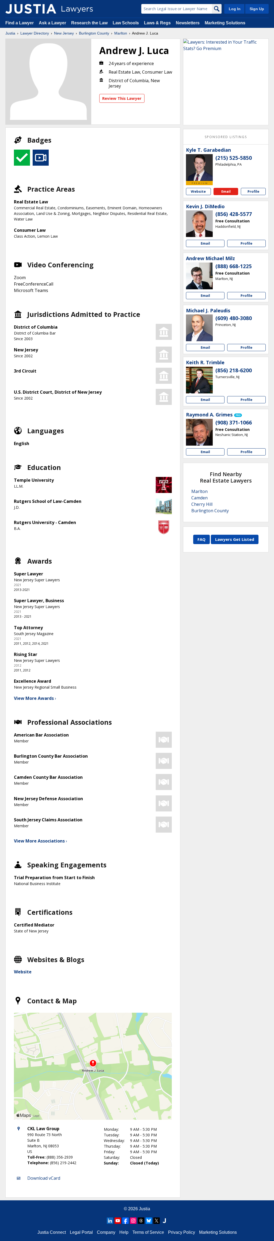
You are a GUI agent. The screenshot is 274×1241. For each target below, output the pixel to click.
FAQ (201, 539)
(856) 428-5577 (233, 214)
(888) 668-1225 (233, 266)
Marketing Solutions (225, 23)
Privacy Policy (181, 1232)
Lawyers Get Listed (234, 539)
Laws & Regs (157, 23)
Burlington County (94, 33)
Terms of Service (148, 1232)
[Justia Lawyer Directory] (30, 9)
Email (226, 191)
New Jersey (64, 33)
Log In (235, 9)
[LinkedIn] (110, 1220)
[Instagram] (133, 1220)
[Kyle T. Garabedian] (199, 167)
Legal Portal (81, 1232)
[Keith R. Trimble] (199, 380)
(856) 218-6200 (233, 370)
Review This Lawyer (122, 98)
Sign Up (257, 9)
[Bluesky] (149, 1220)
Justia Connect (51, 1232)
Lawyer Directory (34, 33)
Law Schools (126, 23)
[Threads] (141, 1220)
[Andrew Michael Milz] (199, 276)
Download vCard (43, 1178)
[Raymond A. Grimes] (199, 432)
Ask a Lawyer (53, 23)
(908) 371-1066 (233, 422)
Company (106, 1232)
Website (23, 972)
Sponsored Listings (226, 137)
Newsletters (188, 23)
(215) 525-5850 (233, 157)
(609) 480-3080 (233, 318)
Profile (253, 191)
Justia (10, 33)
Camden (199, 498)
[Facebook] (125, 1220)
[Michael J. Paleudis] (199, 327)
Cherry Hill (201, 504)
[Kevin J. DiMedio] (199, 223)
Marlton (120, 33)
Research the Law (89, 23)
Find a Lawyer (19, 23)
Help (123, 1232)
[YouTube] (118, 1220)
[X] (156, 1220)
